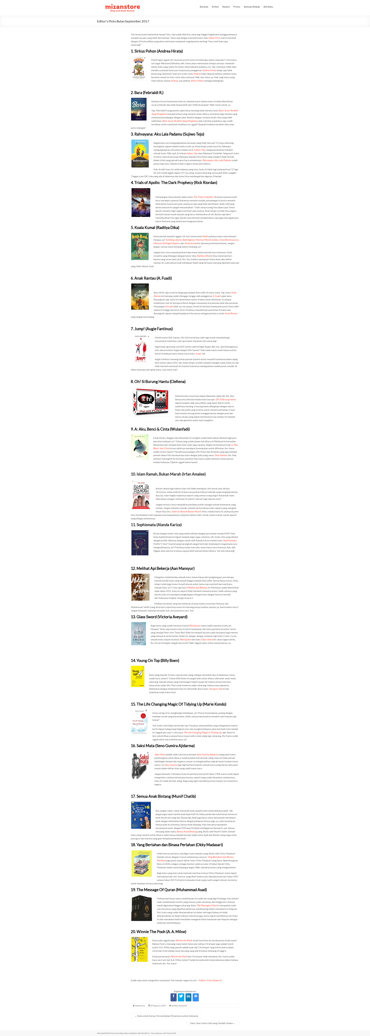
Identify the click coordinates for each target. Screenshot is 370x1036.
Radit (205, 236)
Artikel (215, 6)
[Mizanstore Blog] (122, 3)
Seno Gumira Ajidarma (208, 754)
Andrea (197, 73)
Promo (236, 6)
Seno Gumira (171, 764)
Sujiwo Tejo (199, 149)
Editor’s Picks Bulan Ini (210, 980)
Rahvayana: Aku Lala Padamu (216, 160)
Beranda (204, 6)
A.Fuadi (169, 306)
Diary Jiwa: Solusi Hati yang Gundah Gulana (212, 1023)
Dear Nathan (220, 455)
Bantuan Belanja (252, 6)
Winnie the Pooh (178, 956)
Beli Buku (268, 6)
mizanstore (140, 1005)
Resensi (226, 6)
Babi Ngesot (189, 239)
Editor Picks (215, 37)
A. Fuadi (217, 296)
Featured (182, 1005)
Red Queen (194, 625)
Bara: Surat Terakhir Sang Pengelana (180, 120)
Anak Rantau (230, 313)
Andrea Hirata (209, 70)
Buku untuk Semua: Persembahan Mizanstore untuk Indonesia (166, 1015)
